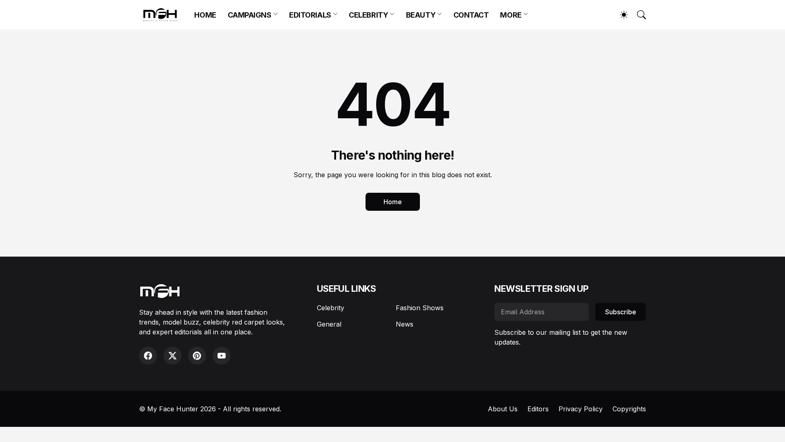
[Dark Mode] (620, 15)
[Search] (638, 15)
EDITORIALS (310, 15)
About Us (503, 409)
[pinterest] (197, 356)
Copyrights (629, 409)
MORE (510, 15)
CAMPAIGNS (249, 15)
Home (393, 202)
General (329, 324)
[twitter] (173, 356)
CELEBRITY (368, 15)
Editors (538, 409)
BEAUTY (420, 15)
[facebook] (148, 356)
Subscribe (620, 312)
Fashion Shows (420, 308)
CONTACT (471, 15)
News (404, 324)
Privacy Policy (580, 409)
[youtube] (222, 356)
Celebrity (330, 308)
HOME (205, 15)
